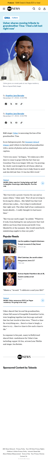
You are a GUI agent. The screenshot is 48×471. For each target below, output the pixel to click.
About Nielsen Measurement (12, 454)
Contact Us (23, 456)
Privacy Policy (20, 449)
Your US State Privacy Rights (35, 449)
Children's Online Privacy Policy (17, 451)
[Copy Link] (21, 104)
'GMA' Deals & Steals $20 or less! (24, 3)
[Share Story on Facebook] (6, 104)
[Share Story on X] (11, 104)
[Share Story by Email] (16, 104)
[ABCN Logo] (13, 9)
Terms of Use (26, 454)
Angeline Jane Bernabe (15, 95)
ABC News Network (9, 449)
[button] (4, 9)
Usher (15, 133)
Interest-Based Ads (34, 451)
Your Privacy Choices (37, 454)
